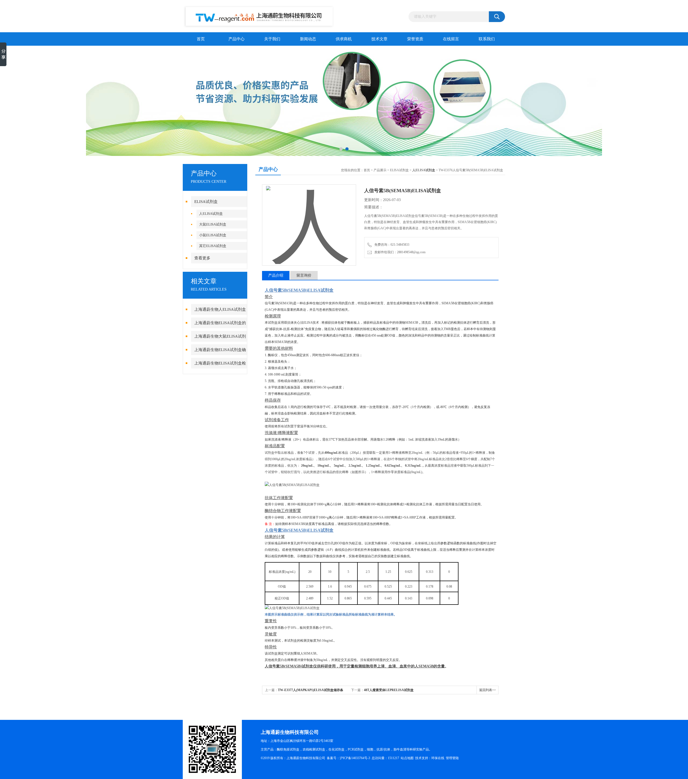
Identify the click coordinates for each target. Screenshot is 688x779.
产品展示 (380, 170)
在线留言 (451, 39)
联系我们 (487, 39)
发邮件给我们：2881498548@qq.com (399, 252)
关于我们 (272, 39)
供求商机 (344, 39)
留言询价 (303, 275)
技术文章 (379, 39)
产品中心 (236, 39)
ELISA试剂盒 (206, 201)
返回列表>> (487, 690)
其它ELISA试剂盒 (212, 246)
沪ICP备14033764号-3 (355, 758)
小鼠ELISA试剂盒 (212, 235)
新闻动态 (308, 39)
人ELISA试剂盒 (211, 214)
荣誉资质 (415, 39)
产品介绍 (275, 275)
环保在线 (437, 758)
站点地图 (407, 758)
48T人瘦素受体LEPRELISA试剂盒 (389, 690)
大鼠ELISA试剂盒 (212, 224)
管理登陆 (452, 758)
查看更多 (202, 258)
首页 (201, 39)
